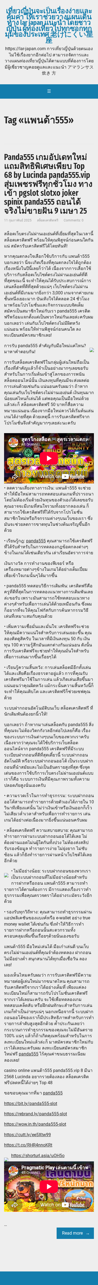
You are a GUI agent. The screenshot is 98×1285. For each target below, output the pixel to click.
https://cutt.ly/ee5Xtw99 (27, 1134)
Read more (72, 1233)
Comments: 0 (74, 220)
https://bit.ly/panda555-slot (30, 1103)
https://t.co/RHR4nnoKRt (28, 1145)
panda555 (36, 540)
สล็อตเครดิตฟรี (47, 220)
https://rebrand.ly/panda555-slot (35, 1113)
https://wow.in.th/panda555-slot (35, 1124)
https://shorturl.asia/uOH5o (38, 1155)
